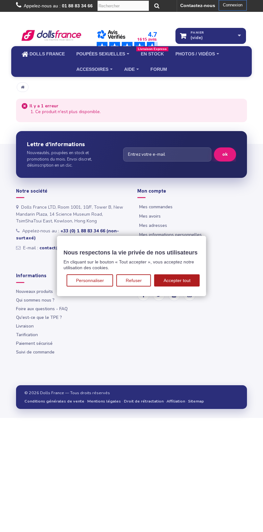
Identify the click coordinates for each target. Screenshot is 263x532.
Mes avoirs (150, 216)
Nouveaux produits (34, 291)
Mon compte (151, 191)
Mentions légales (104, 401)
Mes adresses (153, 225)
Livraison (25, 326)
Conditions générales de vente (54, 401)
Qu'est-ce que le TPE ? (39, 317)
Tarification (27, 335)
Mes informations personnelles (170, 235)
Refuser (134, 280)
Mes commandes (156, 207)
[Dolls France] (51, 35)
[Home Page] (23, 87)
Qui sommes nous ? (35, 300)
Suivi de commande (35, 352)
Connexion (232, 5)
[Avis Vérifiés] (127, 40)
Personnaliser (90, 280)
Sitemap (196, 401)
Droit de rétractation (144, 401)
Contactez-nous (197, 5)
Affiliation (175, 401)
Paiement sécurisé (34, 343)
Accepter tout (177, 280)
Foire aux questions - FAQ (42, 309)
